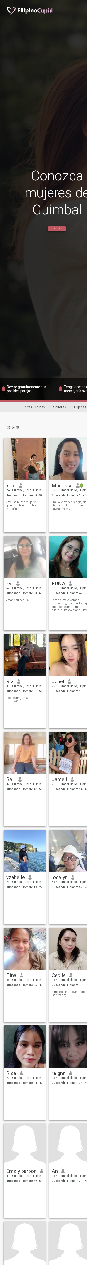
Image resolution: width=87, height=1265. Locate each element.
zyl (9, 583)
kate (11, 485)
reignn (58, 1073)
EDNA (58, 583)
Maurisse (62, 485)
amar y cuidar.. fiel (17, 600)
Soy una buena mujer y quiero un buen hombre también (21, 505)
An (55, 1171)
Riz (10, 681)
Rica (11, 1073)
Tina (11, 975)
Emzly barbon (21, 1171)
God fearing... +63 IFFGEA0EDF (17, 699)
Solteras (59, 407)
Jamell (59, 779)
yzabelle (15, 877)
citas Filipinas (35, 407)
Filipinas (80, 407)
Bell (10, 779)
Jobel (58, 681)
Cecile (59, 975)
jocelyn (60, 877)
